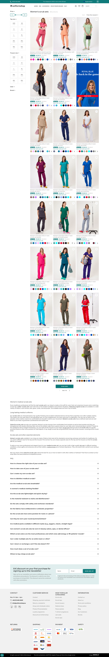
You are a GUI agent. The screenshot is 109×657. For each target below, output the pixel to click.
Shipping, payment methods (41, 600)
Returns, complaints (39, 603)
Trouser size (14, 53)
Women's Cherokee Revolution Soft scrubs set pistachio (86, 52)
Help (65, 6)
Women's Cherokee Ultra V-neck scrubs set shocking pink (39, 282)
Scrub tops (58, 600)
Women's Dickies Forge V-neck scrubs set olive (85, 374)
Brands (61, 6)
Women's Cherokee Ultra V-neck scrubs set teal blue (62, 190)
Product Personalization (40, 609)
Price (11, 11)
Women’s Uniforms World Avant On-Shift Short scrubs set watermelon (41, 52)
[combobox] (91, 6)
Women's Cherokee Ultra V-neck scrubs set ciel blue (62, 98)
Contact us (81, 597)
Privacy (57, 655)
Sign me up (89, 571)
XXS (14, 24)
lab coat (82, 445)
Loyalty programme (39, 612)
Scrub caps (58, 617)
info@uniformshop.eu (19, 603)
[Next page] (69, 390)
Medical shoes (59, 606)
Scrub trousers (59, 603)
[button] (54, 463)
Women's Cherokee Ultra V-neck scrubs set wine (39, 190)
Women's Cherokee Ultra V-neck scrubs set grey (86, 236)
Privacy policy (82, 606)
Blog (79, 609)
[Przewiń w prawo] (51, 60)
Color (11, 86)
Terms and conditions (84, 603)
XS (22, 24)
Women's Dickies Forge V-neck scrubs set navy (62, 374)
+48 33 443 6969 (16, 1)
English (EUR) (88, 1)
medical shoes (51, 447)
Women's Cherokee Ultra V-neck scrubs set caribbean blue (62, 282)
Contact (35, 597)
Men (40, 6)
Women (36, 6)
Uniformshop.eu (27, 655)
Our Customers (82, 612)
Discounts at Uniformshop (40, 615)
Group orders (55, 6)
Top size (12, 19)
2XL (14, 41)
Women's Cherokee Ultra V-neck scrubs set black (39, 98)
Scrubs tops (66, 427)
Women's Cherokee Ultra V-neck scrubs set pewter (39, 236)
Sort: (83, 15)
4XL (14, 47)
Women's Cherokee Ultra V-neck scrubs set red (86, 328)
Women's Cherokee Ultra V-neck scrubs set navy (62, 144)
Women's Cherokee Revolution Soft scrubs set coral (63, 52)
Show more (64, 386)
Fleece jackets (59, 609)
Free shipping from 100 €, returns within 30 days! (54, 1)
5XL (22, 47)
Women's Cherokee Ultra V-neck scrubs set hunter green (62, 236)
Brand (12, 90)
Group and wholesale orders (41, 606)
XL (22, 35)
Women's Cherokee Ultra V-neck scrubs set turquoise (39, 328)
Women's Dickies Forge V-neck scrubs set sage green (39, 374)
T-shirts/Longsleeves (61, 612)
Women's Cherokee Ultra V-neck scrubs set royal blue (86, 190)
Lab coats (58, 615)
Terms (63, 655)
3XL (22, 41)
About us (80, 600)
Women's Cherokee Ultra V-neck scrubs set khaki (39, 144)
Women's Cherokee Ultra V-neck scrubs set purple (86, 282)
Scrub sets (58, 597)
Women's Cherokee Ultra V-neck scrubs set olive (62, 328)
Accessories (45, 6)
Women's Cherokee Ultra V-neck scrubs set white (86, 144)
